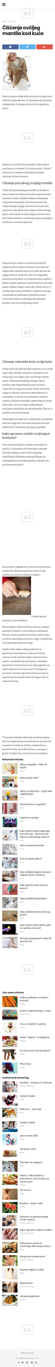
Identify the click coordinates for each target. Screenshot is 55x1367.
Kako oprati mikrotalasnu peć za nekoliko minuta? (35, 926)
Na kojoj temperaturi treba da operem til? (35, 940)
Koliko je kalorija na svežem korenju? (34, 999)
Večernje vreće (28, 1149)
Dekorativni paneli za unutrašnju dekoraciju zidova (35, 1245)
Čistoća (12, 21)
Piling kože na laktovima (32, 1256)
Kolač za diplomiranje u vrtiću (35, 1010)
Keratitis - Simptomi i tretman (36, 1082)
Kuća (4, 21)
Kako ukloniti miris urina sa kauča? (34, 887)
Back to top (27, 1353)
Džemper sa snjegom (31, 1162)
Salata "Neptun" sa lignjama (34, 1037)
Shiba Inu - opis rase (30, 1109)
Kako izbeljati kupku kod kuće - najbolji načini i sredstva (36, 873)
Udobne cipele (27, 1122)
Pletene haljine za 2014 (32, 1269)
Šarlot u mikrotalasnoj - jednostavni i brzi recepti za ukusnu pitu (34, 1178)
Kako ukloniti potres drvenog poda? (35, 913)
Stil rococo (25, 1190)
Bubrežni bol (26, 1283)
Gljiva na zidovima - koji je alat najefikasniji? (36, 793)
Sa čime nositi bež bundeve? (35, 1050)
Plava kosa (25, 1063)
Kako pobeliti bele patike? (33, 898)
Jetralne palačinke (29, 1296)
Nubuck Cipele (27, 1096)
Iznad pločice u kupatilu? (33, 804)
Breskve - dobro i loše (31, 1203)
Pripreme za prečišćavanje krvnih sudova (34, 1218)
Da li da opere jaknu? (31, 858)
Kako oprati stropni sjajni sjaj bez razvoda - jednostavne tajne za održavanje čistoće (35, 833)
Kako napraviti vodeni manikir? (36, 1229)
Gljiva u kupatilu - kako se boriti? (33, 766)
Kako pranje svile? (29, 777)
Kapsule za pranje (29, 817)
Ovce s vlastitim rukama (33, 1024)
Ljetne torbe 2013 (29, 1135)
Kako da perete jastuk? (32, 845)
